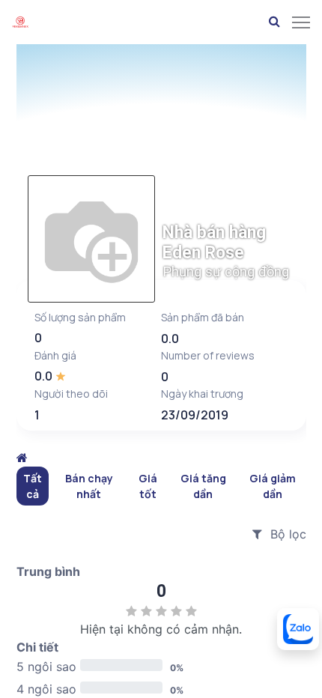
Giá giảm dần (272, 486)
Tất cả (32, 486)
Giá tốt (148, 486)
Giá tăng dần (203, 486)
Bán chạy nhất (89, 486)
